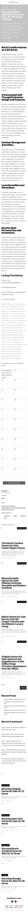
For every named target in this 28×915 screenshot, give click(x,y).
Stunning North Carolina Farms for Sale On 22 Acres (15, 706)
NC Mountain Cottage (19, 508)
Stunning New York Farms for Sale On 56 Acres (14, 702)
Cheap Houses (5, 785)
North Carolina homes (7, 509)
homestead (7, 59)
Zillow (8, 299)
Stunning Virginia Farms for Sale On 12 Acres (15, 699)
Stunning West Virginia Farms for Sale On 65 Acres (14, 713)
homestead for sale (6, 508)
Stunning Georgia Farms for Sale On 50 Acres (15, 710)
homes (9, 57)
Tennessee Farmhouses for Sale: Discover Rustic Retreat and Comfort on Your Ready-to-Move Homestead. (13, 752)
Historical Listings (9, 9)
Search (3, 684)
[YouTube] (15, 901)
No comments (6, 36)
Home (7, 906)
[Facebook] (12, 901)
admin (3, 498)
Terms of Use (19, 906)
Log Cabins (4, 875)
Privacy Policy (17, 907)
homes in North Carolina (8, 506)
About (12, 906)
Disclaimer (9, 907)
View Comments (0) (14, 483)
